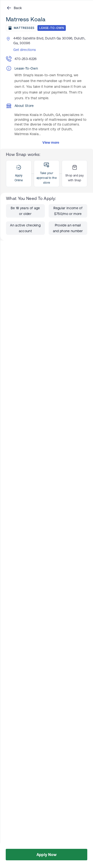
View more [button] (50, 142)
